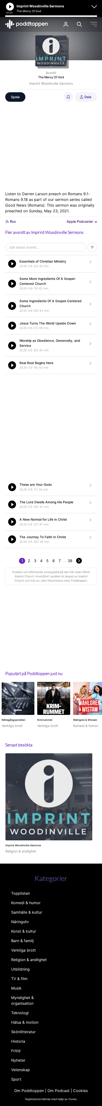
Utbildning (20, 969)
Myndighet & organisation (22, 1000)
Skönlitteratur (23, 1031)
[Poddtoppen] (26, 24)
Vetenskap (20, 1069)
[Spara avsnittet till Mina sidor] (68, 97)
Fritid (15, 1050)
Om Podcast (58, 1090)
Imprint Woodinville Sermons (51, 83)
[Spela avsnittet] (12, 263)
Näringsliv (20, 921)
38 (70, 560)
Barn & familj (22, 940)
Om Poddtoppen (29, 1090)
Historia (18, 1041)
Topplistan (20, 893)
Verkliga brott (23, 950)
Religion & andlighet (29, 959)
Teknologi (20, 1012)
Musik (16, 988)
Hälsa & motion (24, 1022)
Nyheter (18, 1060)
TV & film (19, 978)
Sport (16, 1079)
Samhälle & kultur (26, 912)
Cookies (80, 1090)
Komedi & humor (26, 902)
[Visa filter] (92, 247)
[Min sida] (66, 24)
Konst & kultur (23, 931)
